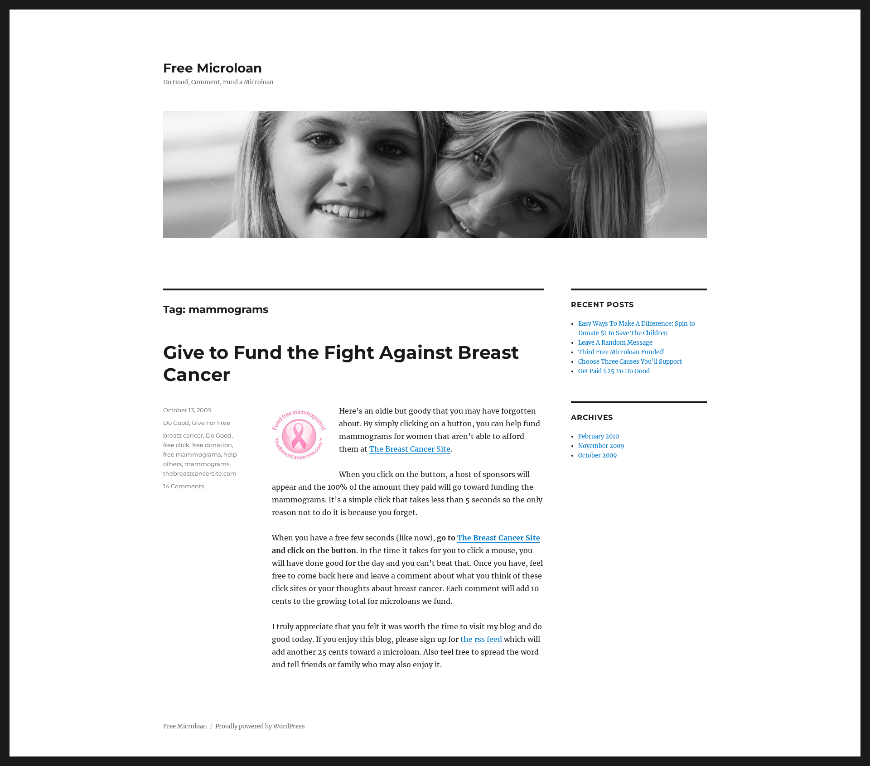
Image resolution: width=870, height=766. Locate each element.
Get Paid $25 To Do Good (614, 371)
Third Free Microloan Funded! (621, 352)
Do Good (176, 422)
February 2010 (598, 436)
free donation (212, 444)
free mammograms (192, 454)
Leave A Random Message (615, 343)
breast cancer (183, 435)
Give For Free (211, 422)
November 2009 (601, 446)
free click (176, 444)
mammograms (206, 463)
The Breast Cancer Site (409, 448)
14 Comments (183, 486)
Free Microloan (212, 68)
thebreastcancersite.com (200, 473)
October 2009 (597, 455)
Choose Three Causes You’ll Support (630, 362)
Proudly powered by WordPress (260, 726)
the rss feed (481, 639)
